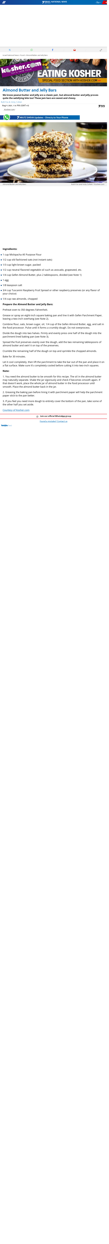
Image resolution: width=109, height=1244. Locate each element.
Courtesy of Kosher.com (16, 410)
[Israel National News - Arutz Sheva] (54, 2)
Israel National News (11, 55)
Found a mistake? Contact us (53, 421)
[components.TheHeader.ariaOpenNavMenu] (17, 2)
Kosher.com (9, 110)
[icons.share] (105, 2)
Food (22, 55)
